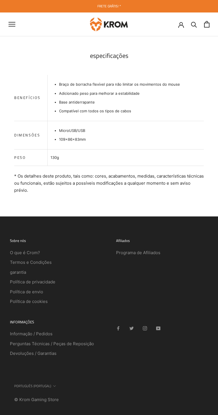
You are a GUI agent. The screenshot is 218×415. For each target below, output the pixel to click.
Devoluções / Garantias (33, 353)
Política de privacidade (32, 282)
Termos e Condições (31, 262)
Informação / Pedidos (31, 333)
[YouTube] (158, 328)
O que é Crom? (25, 252)
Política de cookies (29, 301)
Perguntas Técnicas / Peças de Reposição (52, 343)
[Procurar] (194, 24)
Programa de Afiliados (138, 252)
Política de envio (26, 291)
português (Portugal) (32, 386)
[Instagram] (145, 328)
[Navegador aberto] (12, 24)
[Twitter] (131, 328)
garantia (18, 272)
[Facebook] (118, 328)
